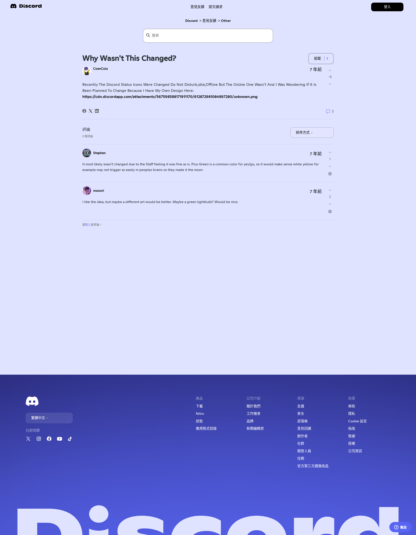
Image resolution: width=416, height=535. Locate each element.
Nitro (200, 413)
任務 (300, 458)
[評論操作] (330, 173)
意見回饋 (304, 428)
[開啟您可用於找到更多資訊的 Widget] (400, 527)
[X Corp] (91, 111)
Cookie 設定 (357, 421)
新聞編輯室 (255, 428)
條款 (351, 406)
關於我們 (253, 406)
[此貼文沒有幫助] (330, 84)
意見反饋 (197, 7)
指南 (351, 428)
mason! (98, 190)
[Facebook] (84, 111)
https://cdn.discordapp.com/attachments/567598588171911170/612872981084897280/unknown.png (170, 97)
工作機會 (253, 413)
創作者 (302, 436)
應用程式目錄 (206, 428)
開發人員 (304, 451)
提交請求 (216, 7)
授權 (351, 443)
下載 (199, 406)
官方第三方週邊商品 (312, 466)
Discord (191, 21)
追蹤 (317, 58)
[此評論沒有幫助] (330, 166)
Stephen (99, 153)
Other (226, 21)
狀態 (199, 421)
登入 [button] (387, 7)
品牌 (250, 421)
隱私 (351, 413)
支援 (300, 406)
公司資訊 (355, 451)
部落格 (302, 421)
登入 (88, 224)
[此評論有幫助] (330, 152)
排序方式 (303, 132)
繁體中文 (38, 418)
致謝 (351, 436)
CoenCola (100, 68)
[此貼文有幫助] (330, 70)
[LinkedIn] (97, 111)
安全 (300, 413)
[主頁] (26, 7)
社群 (300, 443)
